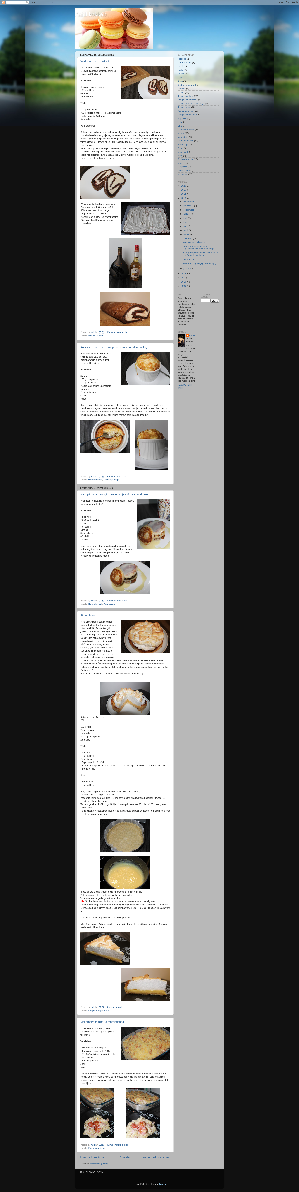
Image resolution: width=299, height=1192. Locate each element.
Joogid (181, 66)
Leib (180, 122)
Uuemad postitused (93, 1157)
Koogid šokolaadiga (187, 114)
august (187, 214)
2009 (184, 286)
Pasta (91, 1148)
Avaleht (125, 1157)
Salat (180, 156)
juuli (185, 218)
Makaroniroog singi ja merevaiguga (102, 1021)
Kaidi (192, 335)
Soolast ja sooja (111, 480)
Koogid (91, 1010)
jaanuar (187, 268)
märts (186, 234)
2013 (184, 198)
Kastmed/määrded (187, 85)
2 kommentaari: (115, 1007)
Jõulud (181, 74)
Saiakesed (183, 152)
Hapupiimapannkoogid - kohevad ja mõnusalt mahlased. (115, 494)
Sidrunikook (87, 615)
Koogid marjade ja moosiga (191, 103)
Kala (180, 77)
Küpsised (182, 118)
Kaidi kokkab (91, 14)
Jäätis (180, 70)
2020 (184, 186)
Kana (180, 81)
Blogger (162, 1184)
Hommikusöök (95, 480)
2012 (184, 274)
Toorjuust (100, 336)
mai (185, 226)
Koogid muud (102, 1010)
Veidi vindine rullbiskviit (94, 61)
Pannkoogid (109, 604)
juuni (186, 222)
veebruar (188, 238)
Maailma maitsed (186, 129)
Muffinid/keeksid (185, 141)
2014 (184, 194)
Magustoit (182, 137)
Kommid (182, 89)
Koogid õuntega (185, 111)
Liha (180, 126)
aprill (186, 230)
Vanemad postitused (157, 1157)
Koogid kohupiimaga (188, 100)
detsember (189, 202)
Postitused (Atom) (99, 1164)
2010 (184, 282)
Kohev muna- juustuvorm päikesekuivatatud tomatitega (114, 347)
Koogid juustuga (185, 96)
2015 (184, 190)
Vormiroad (100, 1148)
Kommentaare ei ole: (117, 332)
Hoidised (182, 59)
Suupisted (182, 167)
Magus (91, 336)
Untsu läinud (184, 170)
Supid (180, 163)
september (189, 210)
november (188, 206)
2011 (183, 278)
